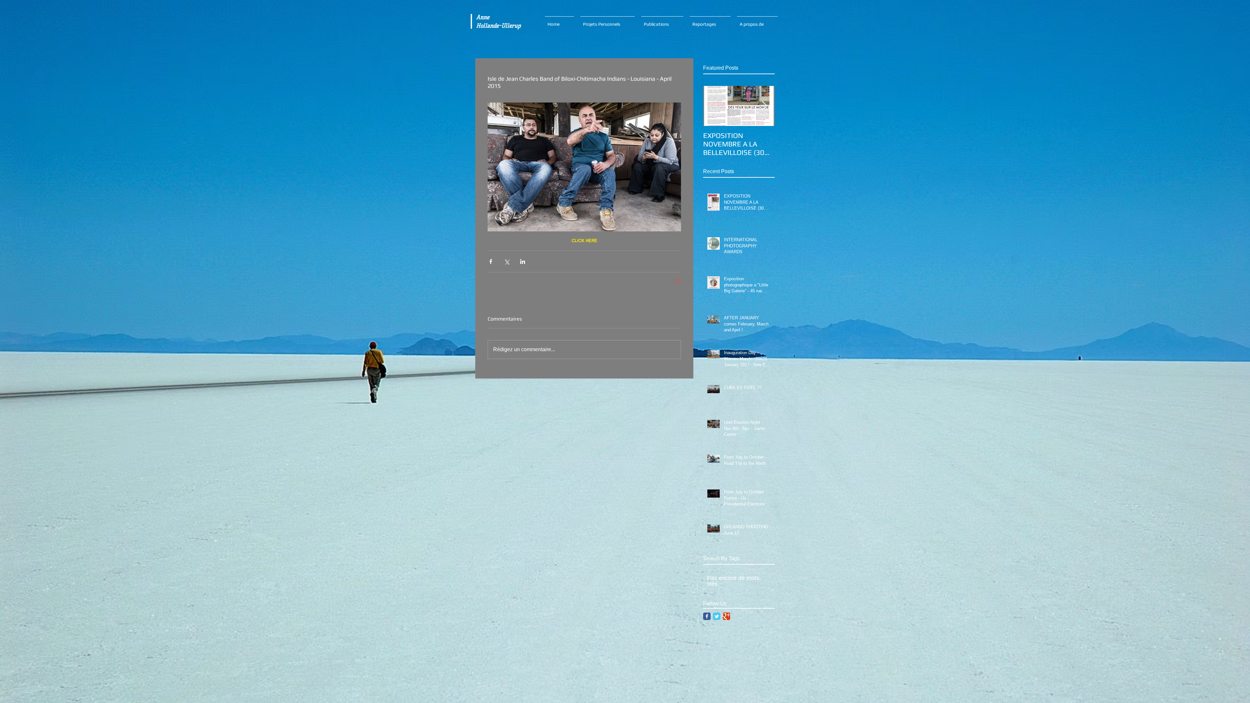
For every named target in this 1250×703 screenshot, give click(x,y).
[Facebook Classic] (707, 616)
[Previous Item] (713, 106)
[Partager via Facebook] (491, 261)
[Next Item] (764, 106)
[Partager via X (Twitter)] (507, 261)
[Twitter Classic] (716, 616)
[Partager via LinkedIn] (523, 261)
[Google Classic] (726, 616)
